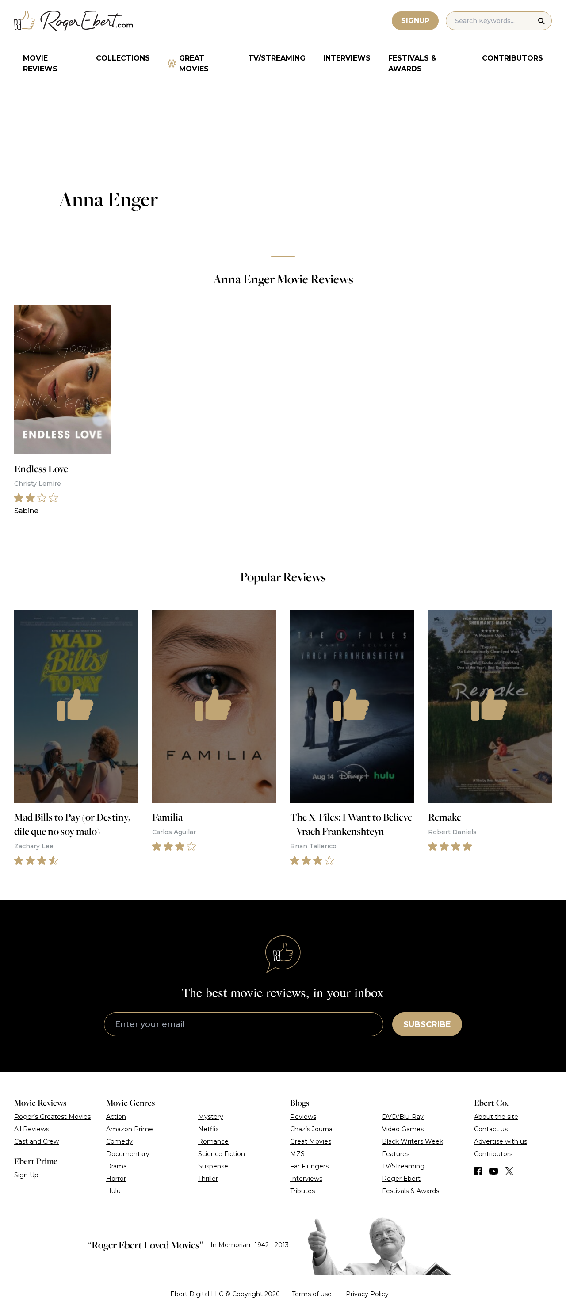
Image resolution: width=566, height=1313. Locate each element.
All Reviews (31, 1129)
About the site (496, 1117)
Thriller (208, 1179)
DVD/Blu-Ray (403, 1117)
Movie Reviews (40, 63)
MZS (297, 1154)
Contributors (512, 58)
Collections (123, 58)
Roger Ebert (401, 1179)
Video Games (403, 1129)
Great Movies (194, 63)
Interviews (347, 58)
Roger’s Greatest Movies (52, 1117)
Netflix (208, 1129)
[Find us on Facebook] (478, 1171)
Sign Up (26, 1175)
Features (395, 1154)
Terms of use (312, 1294)
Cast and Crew (36, 1141)
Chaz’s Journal (312, 1129)
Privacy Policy (367, 1294)
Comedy (119, 1141)
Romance (213, 1141)
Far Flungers (309, 1166)
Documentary (127, 1154)
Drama (116, 1166)
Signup (415, 20)
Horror (116, 1179)
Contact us (491, 1129)
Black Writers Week (412, 1141)
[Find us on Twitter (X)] (509, 1171)
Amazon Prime (129, 1129)
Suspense (213, 1166)
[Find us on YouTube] (493, 1171)
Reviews (303, 1117)
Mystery (210, 1117)
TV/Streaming (277, 58)
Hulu (113, 1191)
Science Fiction (221, 1154)
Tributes (302, 1191)
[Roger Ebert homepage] (74, 21)
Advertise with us (500, 1141)
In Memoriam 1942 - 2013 (249, 1245)
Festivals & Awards (412, 63)
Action (116, 1117)
